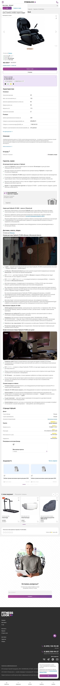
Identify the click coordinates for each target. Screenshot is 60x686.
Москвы (10, 53)
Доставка (3, 637)
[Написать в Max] (53, 659)
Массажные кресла (52, 419)
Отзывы (6, 152)
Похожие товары (21, 494)
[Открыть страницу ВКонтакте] (44, 659)
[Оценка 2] (6, 532)
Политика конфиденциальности (9, 665)
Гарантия (3, 639)
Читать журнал (53, 461)
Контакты (3, 628)
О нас (2, 624)
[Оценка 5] (12, 532)
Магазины (3, 622)
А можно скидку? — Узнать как (9, 65)
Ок (48, 675)
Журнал (3, 630)
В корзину (30, 72)
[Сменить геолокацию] (2, 2)
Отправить (30, 596)
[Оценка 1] (4, 532)
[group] (24, 484)
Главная (3, 620)
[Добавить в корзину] (18, 521)
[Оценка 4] (10, 532)
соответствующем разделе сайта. (35, 216)
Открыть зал (4, 633)
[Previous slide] (4, 32)
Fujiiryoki (30, 9)
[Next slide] (56, 32)
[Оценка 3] (8, 532)
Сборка (3, 641)
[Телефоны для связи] (57, 2)
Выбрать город (17, 8)
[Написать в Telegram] (48, 659)
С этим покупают (7, 494)
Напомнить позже (7, 15)
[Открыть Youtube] (57, 659)
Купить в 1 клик (30, 68)
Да (7, 8)
